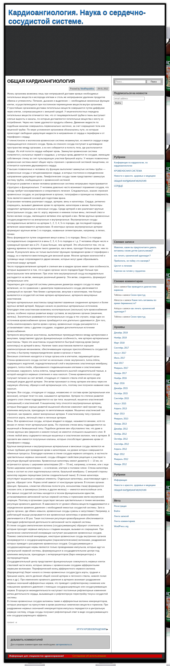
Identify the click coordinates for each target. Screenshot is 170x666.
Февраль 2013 (121, 418)
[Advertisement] (85, 51)
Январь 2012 (120, 464)
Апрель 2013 (120, 408)
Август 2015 (120, 403)
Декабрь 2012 (121, 429)
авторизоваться (64, 644)
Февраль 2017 (121, 368)
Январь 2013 (120, 424)
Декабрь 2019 (121, 332)
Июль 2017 (119, 358)
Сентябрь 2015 (121, 398)
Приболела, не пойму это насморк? (132, 261)
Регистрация (120, 506)
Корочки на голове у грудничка (129, 271)
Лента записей (121, 516)
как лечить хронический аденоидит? (132, 255)
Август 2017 (120, 353)
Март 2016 (119, 383)
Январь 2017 (120, 373)
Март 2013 (119, 413)
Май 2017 (119, 363)
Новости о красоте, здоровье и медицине (135, 176)
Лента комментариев (124, 521)
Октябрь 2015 (121, 393)
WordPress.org (121, 526)
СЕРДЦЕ (118, 186)
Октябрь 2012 (121, 439)
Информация (120, 480)
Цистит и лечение (123, 266)
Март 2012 (119, 454)
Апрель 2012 (120, 449)
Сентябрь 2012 (121, 444)
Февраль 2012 (121, 459)
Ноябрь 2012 (120, 434)
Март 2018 (119, 343)
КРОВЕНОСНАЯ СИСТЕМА (128, 171)
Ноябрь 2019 (120, 337)
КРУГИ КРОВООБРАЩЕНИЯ (91, 629)
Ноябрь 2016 (120, 378)
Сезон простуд (138, 295)
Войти (117, 511)
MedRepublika (87, 88)
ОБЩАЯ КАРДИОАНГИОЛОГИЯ (41, 81)
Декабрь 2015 (121, 388)
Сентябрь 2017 (121, 348)
